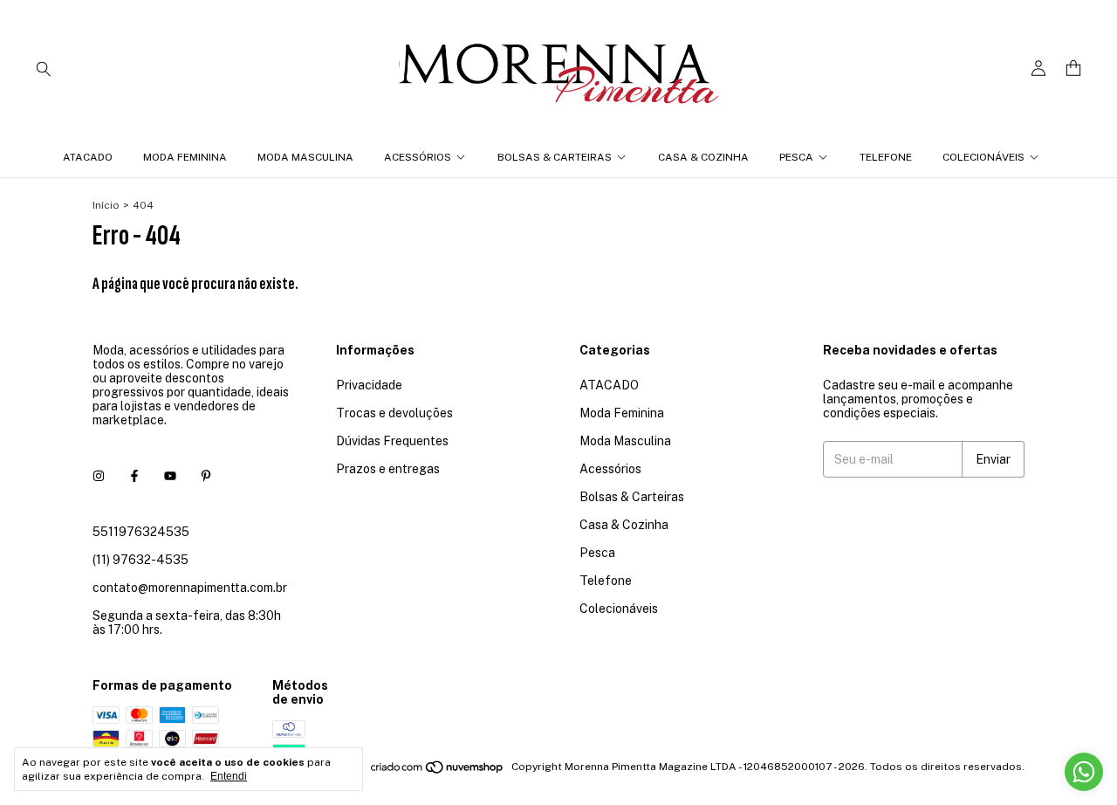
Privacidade (369, 385)
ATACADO (88, 157)
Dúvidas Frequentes (392, 441)
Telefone (886, 157)
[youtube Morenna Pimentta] (170, 476)
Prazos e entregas (388, 469)
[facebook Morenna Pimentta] (134, 476)
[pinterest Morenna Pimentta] (206, 476)
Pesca (796, 157)
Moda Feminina (185, 157)
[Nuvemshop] (437, 771)
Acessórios (417, 157)
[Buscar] (43, 68)
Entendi (228, 776)
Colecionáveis (983, 157)
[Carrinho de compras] (1073, 68)
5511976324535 (141, 532)
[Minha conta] (1038, 68)
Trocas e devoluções (394, 413)
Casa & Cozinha (703, 157)
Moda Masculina (305, 157)
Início (106, 205)
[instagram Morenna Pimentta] (99, 476)
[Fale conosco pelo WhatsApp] (1084, 772)
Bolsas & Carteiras (554, 157)
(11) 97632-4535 (140, 560)
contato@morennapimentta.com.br (190, 588)
